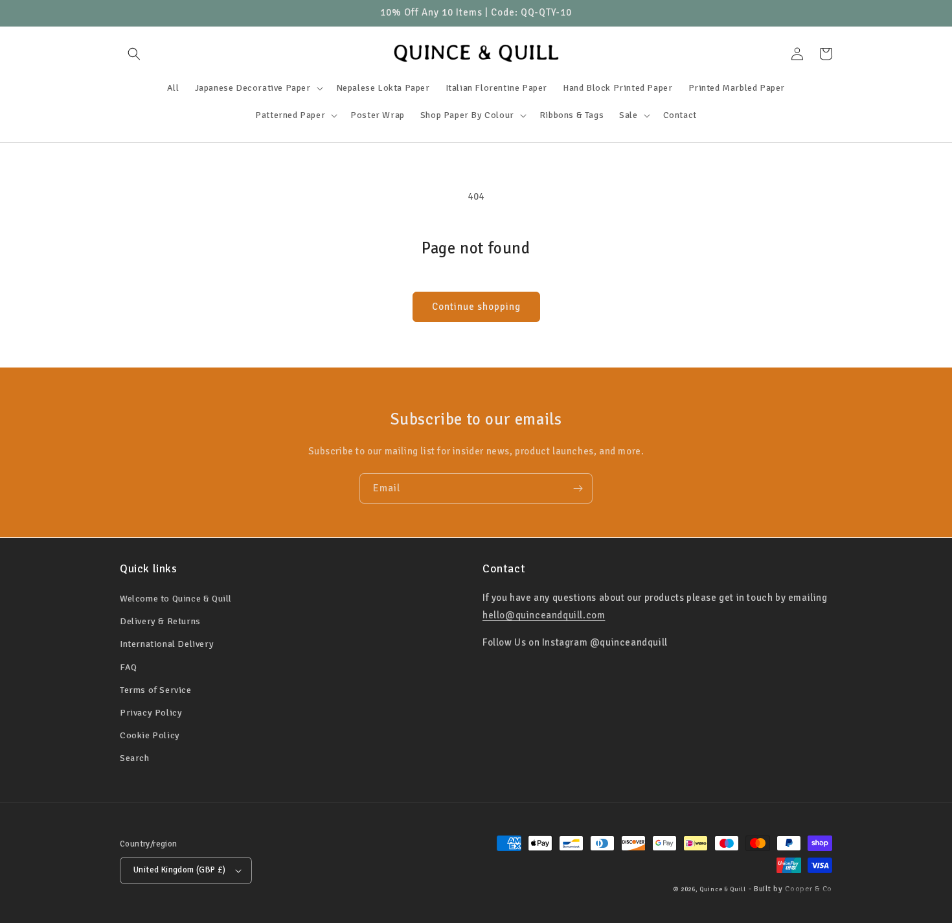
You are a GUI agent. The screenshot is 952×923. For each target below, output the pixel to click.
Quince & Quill (722, 889)
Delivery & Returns (160, 621)
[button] (134, 54)
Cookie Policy (150, 735)
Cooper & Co (808, 889)
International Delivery (167, 643)
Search (135, 758)
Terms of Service (156, 689)
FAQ (128, 667)
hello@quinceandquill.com (543, 615)
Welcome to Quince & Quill (176, 598)
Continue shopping (476, 306)
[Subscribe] (577, 488)
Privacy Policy (151, 712)
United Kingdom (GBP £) (179, 870)
